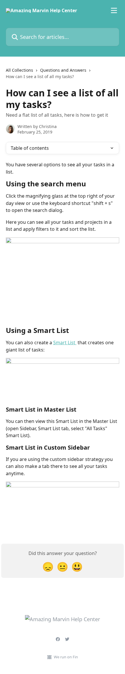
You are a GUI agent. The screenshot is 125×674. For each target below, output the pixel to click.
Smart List (64, 342)
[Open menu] (114, 10)
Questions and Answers (63, 70)
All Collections (19, 70)
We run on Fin (66, 656)
